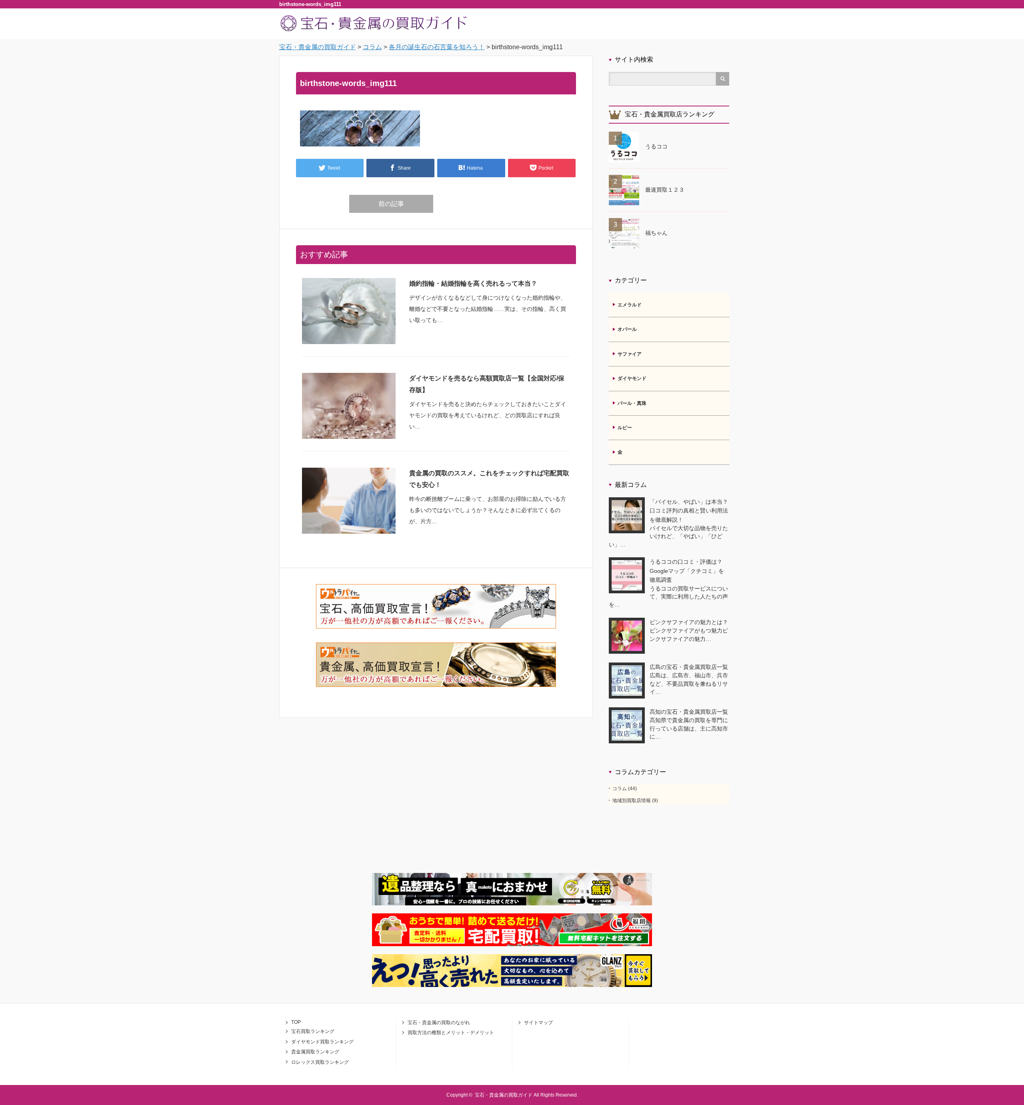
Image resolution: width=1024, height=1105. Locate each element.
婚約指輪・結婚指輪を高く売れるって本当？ (473, 283)
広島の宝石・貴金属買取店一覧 (689, 667)
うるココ (656, 146)
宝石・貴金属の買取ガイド (503, 1095)
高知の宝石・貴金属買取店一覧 (689, 712)
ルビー (625, 427)
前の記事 (391, 203)
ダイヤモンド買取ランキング (322, 1042)
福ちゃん (656, 233)
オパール (627, 329)
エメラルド (630, 305)
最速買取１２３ (664, 189)
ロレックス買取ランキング (320, 1062)
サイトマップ (538, 1022)
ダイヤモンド (632, 378)
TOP (296, 1022)
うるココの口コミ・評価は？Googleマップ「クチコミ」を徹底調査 (687, 571)
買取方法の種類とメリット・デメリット (451, 1032)
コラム (619, 788)
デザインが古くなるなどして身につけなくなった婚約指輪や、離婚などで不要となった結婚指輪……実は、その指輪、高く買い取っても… (487, 308)
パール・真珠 (632, 403)
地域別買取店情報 (631, 800)
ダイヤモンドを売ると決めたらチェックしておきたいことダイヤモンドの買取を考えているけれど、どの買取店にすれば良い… (487, 415)
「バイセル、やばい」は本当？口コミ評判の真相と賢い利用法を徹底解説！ (689, 510)
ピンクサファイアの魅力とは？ (689, 622)
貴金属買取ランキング (315, 1052)
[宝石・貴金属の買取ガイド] (374, 30)
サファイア (630, 354)
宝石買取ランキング (312, 1031)
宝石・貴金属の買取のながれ (439, 1022)
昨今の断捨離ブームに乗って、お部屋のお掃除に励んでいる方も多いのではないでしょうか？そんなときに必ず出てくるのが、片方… (487, 510)
